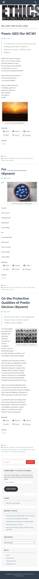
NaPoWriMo (4, 449)
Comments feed (11, 561)
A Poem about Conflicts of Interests (17, 518)
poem (17, 158)
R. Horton (7, 38)
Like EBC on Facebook (13, 503)
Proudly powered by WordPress (14, 574)
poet (20, 158)
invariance (13, 68)
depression (6, 287)
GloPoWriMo (26, 447)
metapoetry (12, 158)
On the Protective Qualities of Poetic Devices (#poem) (15, 303)
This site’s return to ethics (14, 524)
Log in (8, 555)
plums (21, 287)
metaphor (5, 158)
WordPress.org (10, 564)
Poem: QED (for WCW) (18, 33)
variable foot (29, 158)
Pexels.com (21, 123)
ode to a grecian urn (13, 449)
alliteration (6, 447)
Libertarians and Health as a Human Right (19, 521)
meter (31, 447)
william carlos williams (7, 160)
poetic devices (27, 449)
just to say (12, 287)
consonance (19, 447)
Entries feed (10, 558)
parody (17, 287)
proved (7, 61)
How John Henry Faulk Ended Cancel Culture (20, 516)
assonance (12, 447)
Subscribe (11, 489)
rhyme (11, 451)
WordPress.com (19, 576)
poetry (4, 156)
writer (11, 289)
